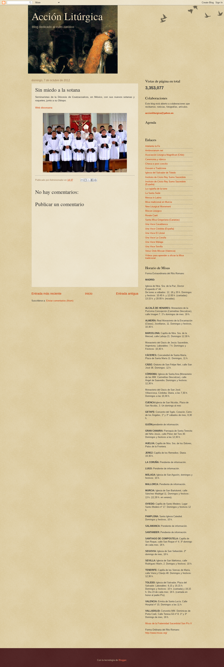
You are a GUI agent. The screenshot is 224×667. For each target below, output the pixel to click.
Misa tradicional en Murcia (158, 202)
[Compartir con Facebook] (92, 180)
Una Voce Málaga (154, 242)
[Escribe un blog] (85, 180)
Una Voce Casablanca (156, 224)
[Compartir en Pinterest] (95, 180)
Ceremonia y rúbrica (155, 159)
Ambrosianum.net (154, 150)
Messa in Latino (153, 197)
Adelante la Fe (152, 146)
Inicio (88, 293)
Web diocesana (43, 107)
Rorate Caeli (151, 215)
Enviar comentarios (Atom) (59, 300)
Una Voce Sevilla (154, 246)
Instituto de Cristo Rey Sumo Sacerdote (165, 177)
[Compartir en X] (88, 180)
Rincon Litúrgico (153, 211)
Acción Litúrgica (67, 16)
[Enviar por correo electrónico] (82, 180)
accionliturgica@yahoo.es (159, 113)
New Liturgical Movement (158, 206)
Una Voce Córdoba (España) (159, 228)
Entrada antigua (127, 293)
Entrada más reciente (46, 293)
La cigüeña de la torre (156, 188)
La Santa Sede (152, 193)
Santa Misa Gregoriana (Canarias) (162, 219)
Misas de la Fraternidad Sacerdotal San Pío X (168, 623)
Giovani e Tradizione (155, 168)
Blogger (122, 660)
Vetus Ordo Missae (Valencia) (160, 251)
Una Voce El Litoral (155, 233)
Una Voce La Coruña (155, 237)
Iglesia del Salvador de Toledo (160, 172)
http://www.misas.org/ (156, 633)
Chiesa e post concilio (156, 163)
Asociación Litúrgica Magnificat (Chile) (164, 155)
